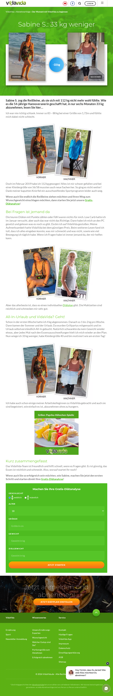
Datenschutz (64, 648)
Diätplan (68, 305)
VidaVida (10, 11)
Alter (12, 504)
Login (90, 3)
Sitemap (62, 661)
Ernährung (10, 630)
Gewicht (14, 534)
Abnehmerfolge (23, 11)
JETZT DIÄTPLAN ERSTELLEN (56, 602)
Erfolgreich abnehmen (42, 657)
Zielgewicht (16, 549)
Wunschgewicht (39, 637)
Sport (8, 634)
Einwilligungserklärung (69, 652)
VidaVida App (65, 639)
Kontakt (62, 630)
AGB (61, 657)
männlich (34, 497)
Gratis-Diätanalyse (52, 479)
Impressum (64, 643)
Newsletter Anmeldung (16, 639)
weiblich (18, 497)
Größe (13, 519)
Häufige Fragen (66, 634)
